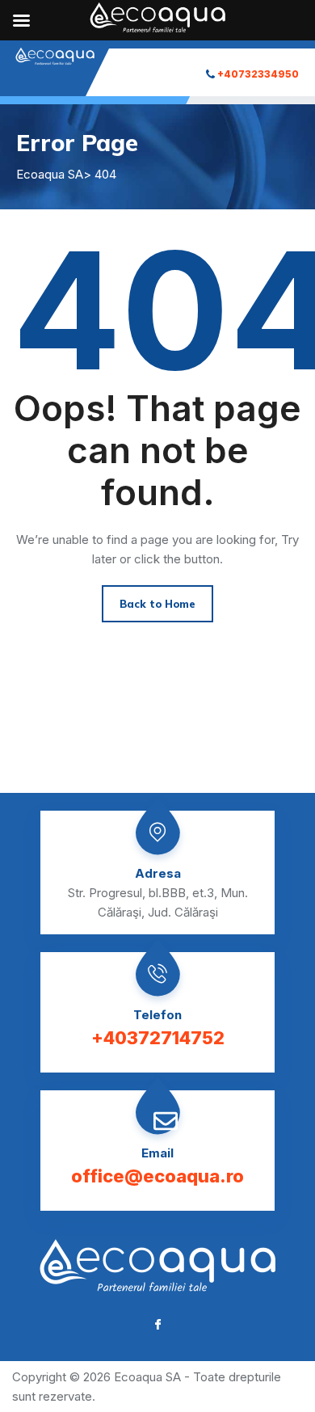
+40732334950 (258, 74)
